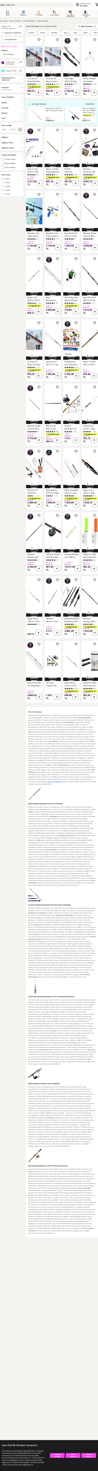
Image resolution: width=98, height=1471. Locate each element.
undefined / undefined (12, 33)
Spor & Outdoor (15, 21)
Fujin (75, 33)
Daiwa (42, 33)
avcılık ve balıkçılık (54, 782)
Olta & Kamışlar (42, 21)
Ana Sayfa (4, 21)
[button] (32, 72)
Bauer (85, 33)
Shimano (54, 33)
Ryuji (65, 33)
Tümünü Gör (90, 104)
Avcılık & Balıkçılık (29, 21)
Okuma (31, 33)
